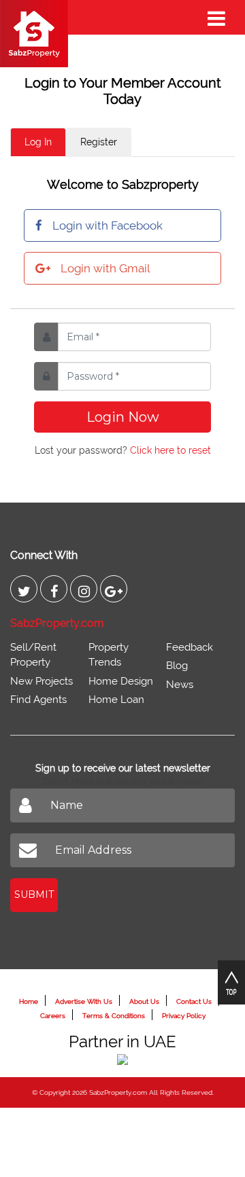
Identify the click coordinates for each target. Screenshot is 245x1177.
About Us (144, 1001)
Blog (177, 665)
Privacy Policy (184, 1015)
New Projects (41, 681)
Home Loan (116, 699)
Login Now (122, 417)
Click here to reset (170, 450)
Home (28, 1001)
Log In (38, 142)
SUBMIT (34, 894)
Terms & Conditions (113, 1015)
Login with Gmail (105, 268)
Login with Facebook (107, 225)
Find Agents (38, 699)
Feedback (189, 647)
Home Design (120, 681)
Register (98, 142)
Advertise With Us (83, 1001)
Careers (52, 1015)
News (179, 684)
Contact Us (194, 1001)
